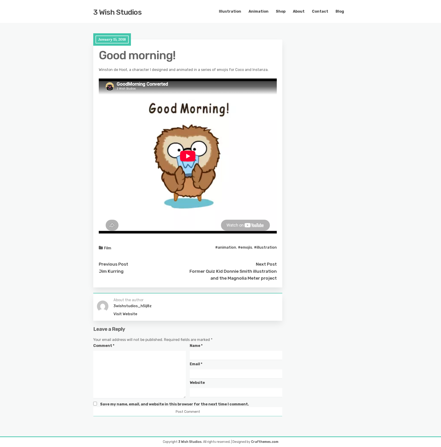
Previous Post (113, 264)
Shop (281, 11)
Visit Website (125, 314)
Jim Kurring (111, 271)
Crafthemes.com (264, 442)
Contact (320, 11)
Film (107, 248)
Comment (103, 345)
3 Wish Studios (117, 12)
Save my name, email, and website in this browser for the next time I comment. (174, 404)
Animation (259, 11)
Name (196, 345)
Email (196, 364)
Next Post (266, 264)
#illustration (265, 247)
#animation (225, 247)
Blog (340, 11)
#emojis (245, 247)
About (299, 11)
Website (197, 382)
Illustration (230, 11)
